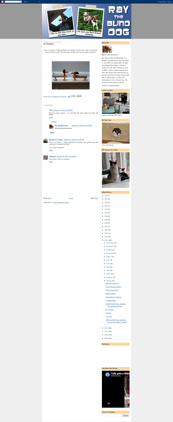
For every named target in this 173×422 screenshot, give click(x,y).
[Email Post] (68, 96)
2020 (106, 216)
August (109, 257)
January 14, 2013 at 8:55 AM (63, 110)
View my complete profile (110, 85)
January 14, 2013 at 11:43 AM (74, 140)
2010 (106, 335)
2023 (106, 206)
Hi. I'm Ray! (110, 310)
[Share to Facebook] (78, 96)
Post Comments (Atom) (61, 202)
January (109, 281)
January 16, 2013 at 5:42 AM (66, 156)
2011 (106, 331)
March (108, 274)
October (109, 250)
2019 (106, 220)
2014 (106, 237)
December (110, 243)
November (110, 246)
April (108, 270)
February (109, 277)
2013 (106, 240)
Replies (53, 122)
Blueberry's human (56, 140)
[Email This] (71, 96)
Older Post (94, 198)
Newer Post (47, 198)
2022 (106, 209)
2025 (106, 199)
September (110, 253)
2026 (106, 196)
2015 (106, 233)
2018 (106, 223)
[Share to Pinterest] (80, 96)
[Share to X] (76, 96)
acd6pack (52, 156)
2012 (106, 328)
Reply (51, 117)
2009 (106, 338)
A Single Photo (111, 300)
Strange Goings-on (112, 283)
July (108, 260)
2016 (106, 230)
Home (71, 198)
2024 (106, 202)
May (108, 267)
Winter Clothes (111, 294)
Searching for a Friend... (114, 297)
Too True (109, 316)
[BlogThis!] (74, 96)
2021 (106, 213)
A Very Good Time (112, 290)
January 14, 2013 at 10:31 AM (82, 125)
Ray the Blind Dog (61, 125)
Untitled (108, 313)
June (108, 263)
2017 (106, 226)
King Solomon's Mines (113, 287)
